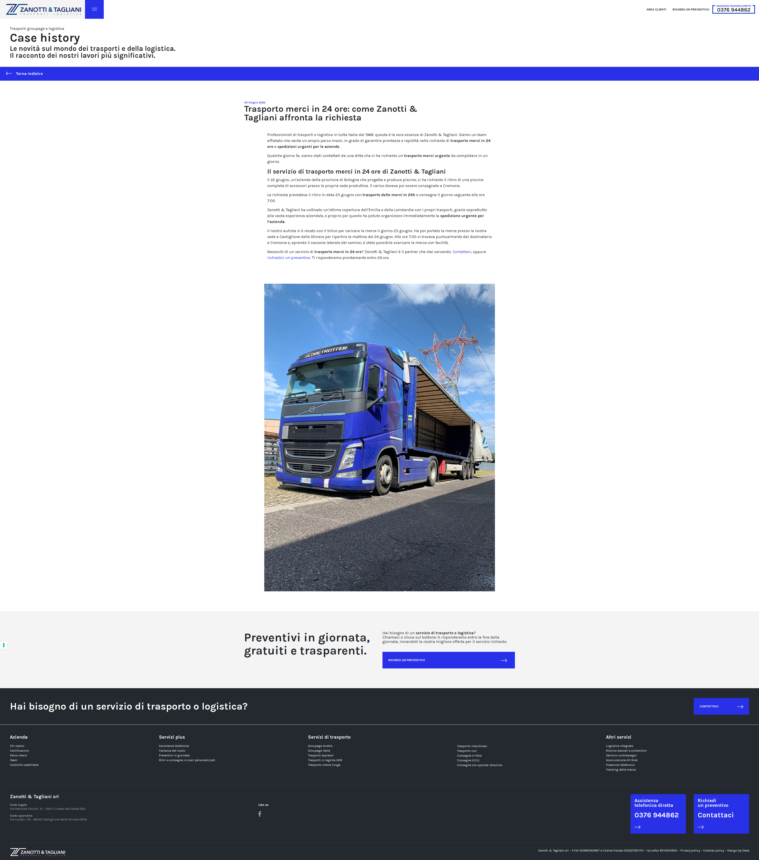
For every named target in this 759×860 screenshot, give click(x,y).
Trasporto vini (467, 751)
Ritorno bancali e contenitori (626, 750)
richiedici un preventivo (288, 257)
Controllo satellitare (24, 765)
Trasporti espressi (321, 755)
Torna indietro (29, 73)
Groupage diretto (320, 746)
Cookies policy (714, 850)
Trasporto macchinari (472, 746)
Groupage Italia (319, 750)
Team (13, 760)
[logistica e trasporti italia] (43, 9)
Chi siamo (17, 746)
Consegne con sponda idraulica (479, 765)
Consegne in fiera (469, 755)
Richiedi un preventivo (691, 9)
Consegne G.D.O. (468, 760)
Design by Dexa (738, 850)
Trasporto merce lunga (324, 765)
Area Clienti (656, 9)
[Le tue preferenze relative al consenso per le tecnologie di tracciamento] (4, 645)
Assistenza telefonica (174, 746)
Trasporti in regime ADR (325, 760)
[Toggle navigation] (94, 9)
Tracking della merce (621, 769)
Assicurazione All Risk (622, 760)
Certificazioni (19, 750)
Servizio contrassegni (621, 755)
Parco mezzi (18, 755)
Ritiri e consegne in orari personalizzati (187, 760)
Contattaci (462, 251)
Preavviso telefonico (620, 765)
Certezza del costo (172, 750)
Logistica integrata (619, 746)
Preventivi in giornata (174, 755)
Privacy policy (690, 850)
